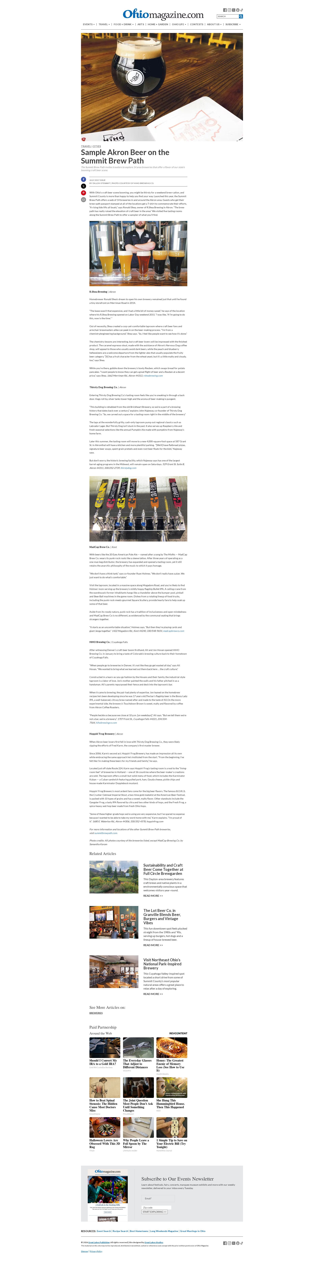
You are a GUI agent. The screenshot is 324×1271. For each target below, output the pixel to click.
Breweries (96, 1012)
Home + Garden (158, 24)
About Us (213, 24)
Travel (103, 24)
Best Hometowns (139, 1231)
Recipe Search (120, 1231)
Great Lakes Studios (153, 1242)
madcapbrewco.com (173, 630)
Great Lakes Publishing (99, 1242)
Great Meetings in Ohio (192, 1231)
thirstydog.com (128, 467)
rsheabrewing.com (153, 375)
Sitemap (84, 1251)
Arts (141, 24)
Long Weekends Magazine (164, 1231)
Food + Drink (123, 24)
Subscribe (232, 24)
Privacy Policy (96, 1251)
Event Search (104, 1231)
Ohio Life (178, 24)
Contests (196, 24)
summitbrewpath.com (105, 833)
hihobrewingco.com (106, 722)
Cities (97, 146)
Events (88, 24)
